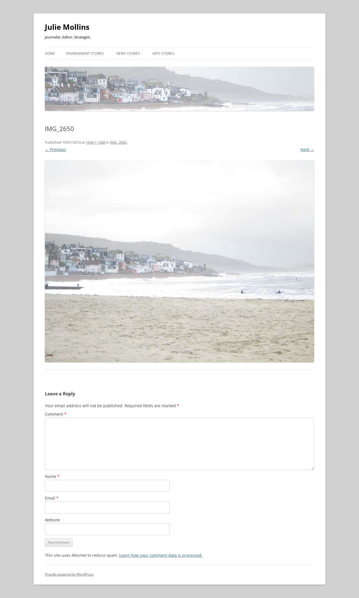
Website (52, 520)
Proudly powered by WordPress (69, 574)
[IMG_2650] (179, 261)
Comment (55, 414)
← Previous (55, 149)
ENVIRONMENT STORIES (85, 53)
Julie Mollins (67, 27)
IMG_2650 (118, 142)
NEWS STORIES (128, 53)
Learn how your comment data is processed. (160, 555)
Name (52, 476)
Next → (307, 149)
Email (52, 498)
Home (50, 53)
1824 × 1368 (95, 142)
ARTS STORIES (163, 53)
